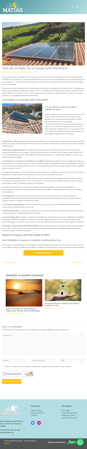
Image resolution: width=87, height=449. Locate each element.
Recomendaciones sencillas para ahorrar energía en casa (62, 304)
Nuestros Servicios (37, 413)
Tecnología (48, 308)
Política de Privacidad (69, 413)
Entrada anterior (8, 262)
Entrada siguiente (78, 262)
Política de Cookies (68, 415)
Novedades (6, 72)
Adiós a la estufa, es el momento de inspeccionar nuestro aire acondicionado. (23, 310)
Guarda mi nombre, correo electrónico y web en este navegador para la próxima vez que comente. (38, 366)
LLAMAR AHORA (43, 253)
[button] (72, 7)
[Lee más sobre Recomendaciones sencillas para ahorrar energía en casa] (63, 290)
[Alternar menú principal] (83, 7)
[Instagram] (39, 423)
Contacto (34, 415)
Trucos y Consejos (17, 72)
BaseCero (7, 443)
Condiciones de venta (69, 418)
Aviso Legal (66, 410)
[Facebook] (33, 423)
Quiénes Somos (36, 410)
